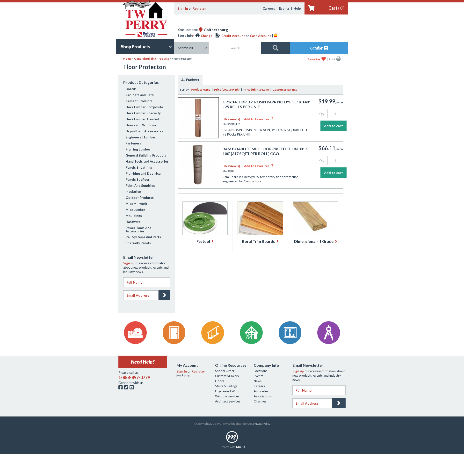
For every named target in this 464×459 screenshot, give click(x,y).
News (257, 381)
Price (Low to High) (226, 89)
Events (284, 8)
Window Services (227, 396)
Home (127, 58)
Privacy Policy (261, 423)
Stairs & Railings (226, 386)
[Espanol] (275, 36)
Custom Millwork (227, 376)
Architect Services (227, 401)
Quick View (198, 133)
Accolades (261, 391)
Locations (260, 371)
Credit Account (233, 36)
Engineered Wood (227, 391)
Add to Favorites (259, 119)
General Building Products (151, 58)
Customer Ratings (285, 89)
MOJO (240, 447)
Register (199, 8)
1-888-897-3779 (134, 377)
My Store (182, 376)
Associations (263, 396)
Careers (269, 8)
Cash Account (260, 36)
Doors (219, 381)
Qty (321, 114)
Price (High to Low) (256, 89)
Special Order (224, 371)
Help (297, 8)
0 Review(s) (231, 119)
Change (206, 36)
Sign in (183, 8)
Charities (260, 401)
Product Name (200, 89)
